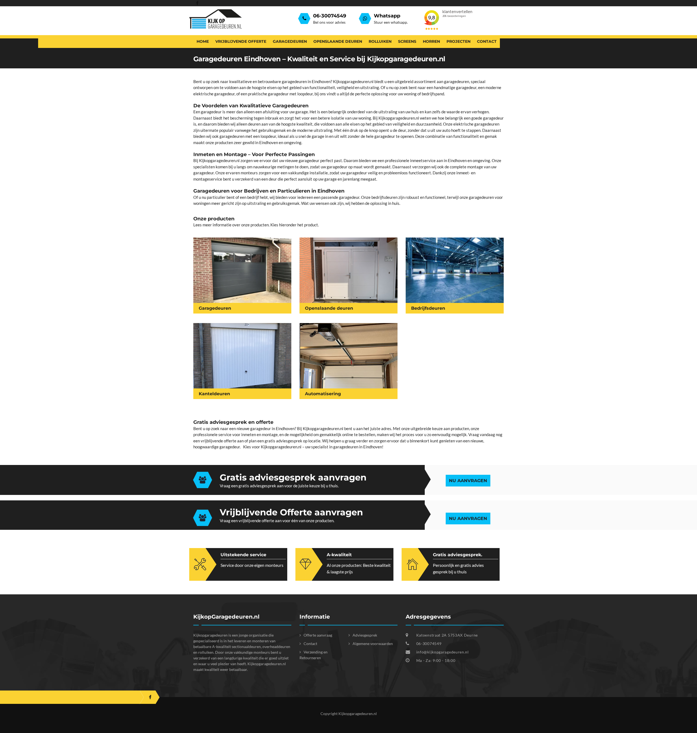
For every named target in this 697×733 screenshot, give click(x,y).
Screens (407, 41)
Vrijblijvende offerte (240, 41)
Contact (487, 41)
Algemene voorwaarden (373, 643)
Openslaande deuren (337, 41)
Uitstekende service (243, 554)
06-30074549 (428, 643)
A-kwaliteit (339, 554)
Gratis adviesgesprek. (457, 554)
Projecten (458, 41)
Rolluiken (380, 41)
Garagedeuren (290, 41)
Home (203, 41)
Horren (431, 41)
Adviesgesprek (365, 635)
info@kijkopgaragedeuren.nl (442, 652)
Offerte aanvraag (318, 635)
